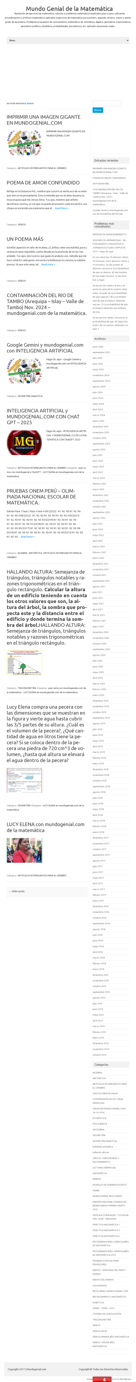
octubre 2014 (99, 1055)
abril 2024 (98, 409)
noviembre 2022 (101, 501)
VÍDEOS (22, 224)
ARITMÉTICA (35, 553)
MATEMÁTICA (100, 1173)
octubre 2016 (99, 918)
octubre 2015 (99, 986)
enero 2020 (98, 695)
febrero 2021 (99, 620)
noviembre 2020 (101, 638)
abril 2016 (98, 952)
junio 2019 (98, 735)
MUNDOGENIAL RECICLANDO (107, 1196)
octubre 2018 (99, 780)
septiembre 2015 (101, 992)
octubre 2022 (99, 506)
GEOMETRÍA (24, 805)
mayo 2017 (98, 877)
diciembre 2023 (100, 426)
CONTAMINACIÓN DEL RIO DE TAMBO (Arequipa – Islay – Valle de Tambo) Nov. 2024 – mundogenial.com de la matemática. (110, 197)
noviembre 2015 (101, 980)
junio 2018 (98, 803)
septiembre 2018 (101, 786)
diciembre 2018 (100, 769)
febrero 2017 (99, 895)
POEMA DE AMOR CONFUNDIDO (43, 182)
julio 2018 (97, 798)
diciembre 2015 (100, 975)
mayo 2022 (98, 535)
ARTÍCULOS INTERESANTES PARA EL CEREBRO (42, 168)
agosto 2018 (99, 792)
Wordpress (125, 1379)
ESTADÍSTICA (99, 1118)
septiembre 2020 (101, 649)
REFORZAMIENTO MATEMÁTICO (109, 1296)
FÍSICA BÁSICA (100, 1123)
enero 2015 (98, 1037)
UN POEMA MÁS (25, 239)
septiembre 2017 (101, 855)
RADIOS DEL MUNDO (103, 1279)
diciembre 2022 (100, 495)
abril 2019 (98, 746)
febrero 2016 (99, 963)
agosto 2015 (99, 997)
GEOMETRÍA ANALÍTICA (30, 396)
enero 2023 (98, 489)
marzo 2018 (99, 820)
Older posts (16, 891)
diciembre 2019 (100, 700)
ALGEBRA (22, 553)
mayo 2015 (98, 1014)
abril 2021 (98, 609)
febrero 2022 (99, 552)
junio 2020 (98, 666)
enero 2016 (98, 969)
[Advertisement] (68, 71)
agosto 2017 (99, 860)
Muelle (96, 1190)
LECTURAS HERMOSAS (104, 1167)
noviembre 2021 (101, 569)
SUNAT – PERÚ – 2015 (103, 1308)
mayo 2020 (98, 672)
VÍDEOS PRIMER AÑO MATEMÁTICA (111, 1336)
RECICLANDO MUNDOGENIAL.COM (110, 1291)
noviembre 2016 (101, 912)
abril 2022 (98, 541)
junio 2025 (98, 364)
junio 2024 (98, 398)
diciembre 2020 (100, 632)
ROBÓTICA (98, 1302)
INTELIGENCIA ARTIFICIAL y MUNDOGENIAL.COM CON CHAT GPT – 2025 (43, 416)
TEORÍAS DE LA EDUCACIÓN (107, 1314)
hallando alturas (101, 1152)
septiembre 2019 (101, 718)
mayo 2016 (98, 946)
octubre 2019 (99, 712)
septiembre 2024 (101, 381)
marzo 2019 (99, 752)
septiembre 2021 (101, 581)
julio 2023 (97, 455)
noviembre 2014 (101, 1049)
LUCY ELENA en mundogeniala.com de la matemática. (51, 692)
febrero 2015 (99, 1032)
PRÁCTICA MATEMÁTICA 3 (106, 1230)
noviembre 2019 (101, 706)
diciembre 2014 (100, 1043)
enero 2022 (98, 558)
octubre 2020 (99, 643)
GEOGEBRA (98, 1129)
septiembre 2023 (101, 443)
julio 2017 (97, 866)
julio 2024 (97, 392)
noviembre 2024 (101, 375)
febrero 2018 (99, 826)
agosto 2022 (99, 518)
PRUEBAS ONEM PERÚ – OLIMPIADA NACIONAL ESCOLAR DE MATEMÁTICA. (41, 496)
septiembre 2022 (101, 512)
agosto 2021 (99, 586)
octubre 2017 (99, 849)
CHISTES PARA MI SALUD (105, 1093)
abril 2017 (98, 883)
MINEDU (97, 1179)
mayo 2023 (98, 466)
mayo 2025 (98, 369)
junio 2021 (98, 598)
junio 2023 (98, 460)
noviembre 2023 (101, 432)
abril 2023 (98, 472)
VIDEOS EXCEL (100, 1331)
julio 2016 (97, 935)
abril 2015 (98, 1020)
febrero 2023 (99, 483)
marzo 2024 (99, 415)
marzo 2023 (99, 478)
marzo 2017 (99, 889)
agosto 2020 (99, 655)
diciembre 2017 (100, 837)
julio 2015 (97, 1003)
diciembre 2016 (100, 906)
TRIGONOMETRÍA (27, 688)
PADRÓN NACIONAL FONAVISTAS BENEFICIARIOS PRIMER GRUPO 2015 (110, 1206)
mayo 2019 (98, 740)
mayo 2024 (98, 404)
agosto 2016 (99, 929)
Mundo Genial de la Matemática (69, 8)
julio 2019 (97, 729)
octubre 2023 (99, 438)
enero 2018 (98, 832)
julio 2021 (97, 592)
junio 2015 (98, 1009)
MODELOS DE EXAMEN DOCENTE (110, 1184)
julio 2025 (97, 358)
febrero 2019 (99, 758)
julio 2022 (97, 523)
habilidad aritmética (103, 1146)
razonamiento (100, 1285)
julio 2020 (97, 660)
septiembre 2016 (101, 923)
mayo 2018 (98, 809)
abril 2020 (98, 678)
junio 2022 (98, 529)
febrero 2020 (99, 689)
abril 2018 (98, 815)
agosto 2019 (99, 723)
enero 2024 (98, 421)
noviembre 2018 (101, 775)
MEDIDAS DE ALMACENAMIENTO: (110, 234)
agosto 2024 (99, 386)
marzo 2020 (99, 683)
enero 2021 (98, 626)
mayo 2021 (98, 603)
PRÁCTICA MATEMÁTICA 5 (106, 1236)
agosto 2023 (99, 449)
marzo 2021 (99, 615)
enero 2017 (98, 900)
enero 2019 (98, 763)
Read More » (62, 208)
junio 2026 (98, 346)
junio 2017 (98, 872)
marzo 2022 (99, 546)
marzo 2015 (99, 1026)
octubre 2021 (99, 575)
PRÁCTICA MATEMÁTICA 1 (106, 1224)
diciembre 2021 (100, 563)
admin (30, 103)
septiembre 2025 (101, 352)
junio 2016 (98, 940)
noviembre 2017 (101, 843)
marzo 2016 (99, 957)
